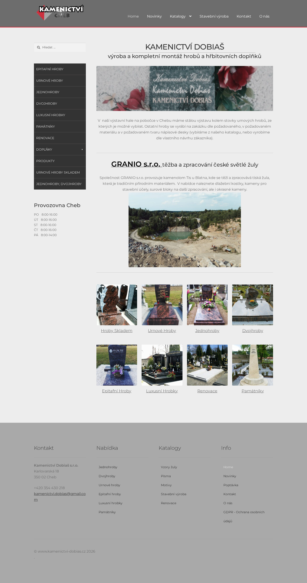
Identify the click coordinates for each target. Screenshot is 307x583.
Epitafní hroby (49, 69)
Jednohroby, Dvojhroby (59, 184)
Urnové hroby (49, 81)
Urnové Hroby (162, 330)
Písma (166, 476)
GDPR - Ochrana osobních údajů (244, 516)
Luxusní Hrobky (162, 391)
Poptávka (230, 485)
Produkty (45, 161)
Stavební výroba (214, 16)
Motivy (166, 485)
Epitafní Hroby (116, 391)
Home (133, 16)
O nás (264, 16)
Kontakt (244, 16)
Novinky (154, 16)
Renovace (207, 391)
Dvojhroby (252, 330)
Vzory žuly (169, 467)
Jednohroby (207, 330)
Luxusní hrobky (50, 115)
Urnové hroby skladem (58, 172)
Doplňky (44, 149)
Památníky (253, 391)
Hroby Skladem (116, 330)
